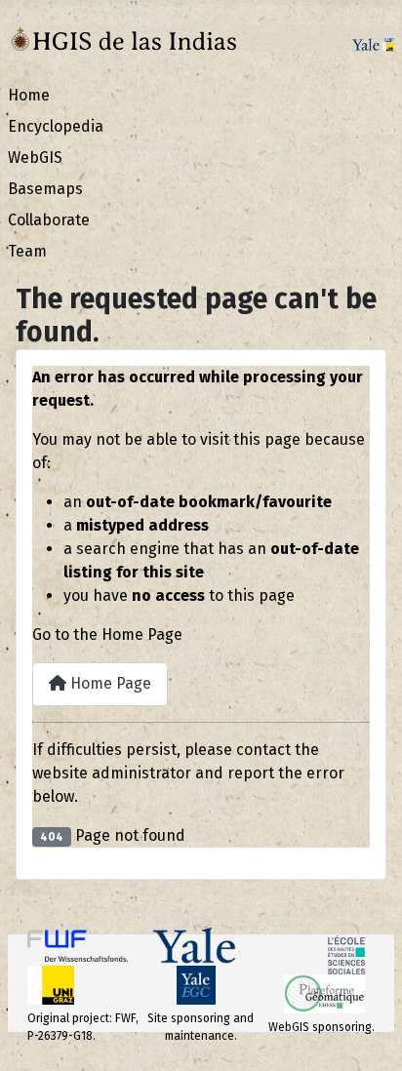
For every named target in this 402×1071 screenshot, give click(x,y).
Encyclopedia (55, 126)
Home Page (108, 683)
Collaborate (49, 220)
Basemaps (45, 188)
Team (27, 251)
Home (29, 95)
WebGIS (35, 157)
